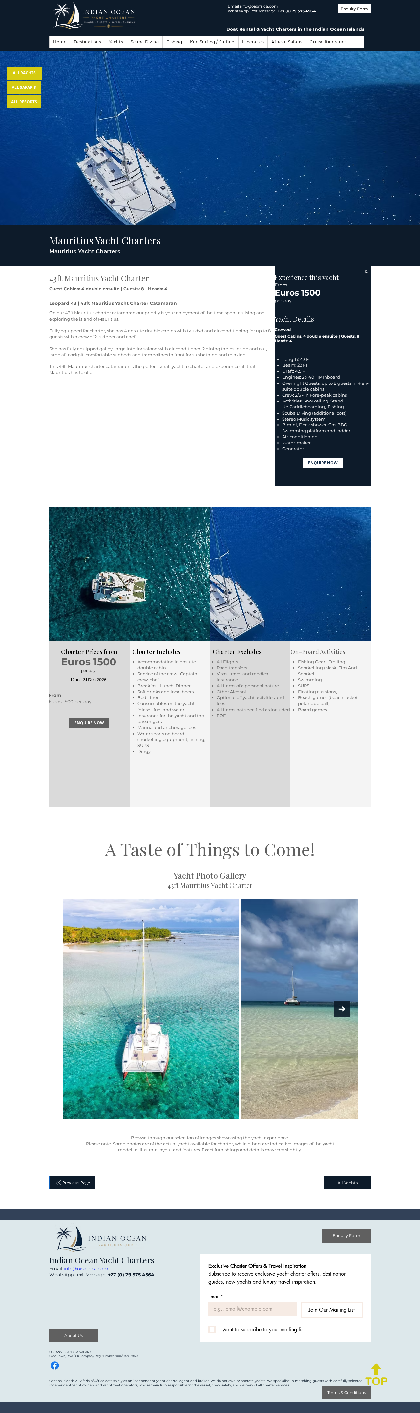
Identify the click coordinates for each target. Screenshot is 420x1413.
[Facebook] (54, 1365)
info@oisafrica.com (259, 6)
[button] (87, 42)
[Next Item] (342, 1009)
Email (215, 1296)
